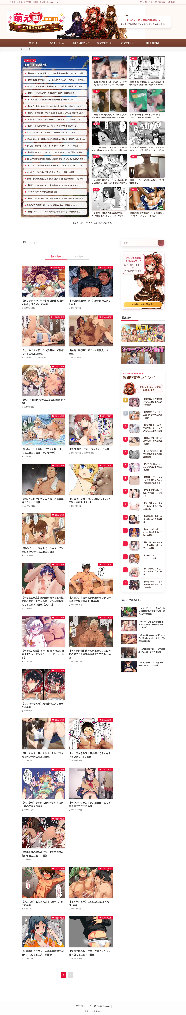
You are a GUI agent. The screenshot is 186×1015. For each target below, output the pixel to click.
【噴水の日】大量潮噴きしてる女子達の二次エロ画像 (152, 402)
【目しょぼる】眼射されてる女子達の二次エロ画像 (152, 441)
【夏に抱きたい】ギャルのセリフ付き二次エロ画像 (152, 415)
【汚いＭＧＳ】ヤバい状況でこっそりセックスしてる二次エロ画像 (152, 428)
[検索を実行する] (161, 243)
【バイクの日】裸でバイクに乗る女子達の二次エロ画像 (152, 532)
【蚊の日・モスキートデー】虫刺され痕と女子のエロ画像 (152, 545)
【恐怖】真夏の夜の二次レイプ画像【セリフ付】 (152, 493)
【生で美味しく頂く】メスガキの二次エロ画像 (152, 571)
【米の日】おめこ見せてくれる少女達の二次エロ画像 (152, 506)
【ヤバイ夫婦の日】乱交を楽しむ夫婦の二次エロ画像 (152, 454)
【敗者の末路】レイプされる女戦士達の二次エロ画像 (152, 584)
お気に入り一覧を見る (143, 304)
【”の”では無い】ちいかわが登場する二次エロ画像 (152, 467)
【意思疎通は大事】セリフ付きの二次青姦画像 (152, 519)
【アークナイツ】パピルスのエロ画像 (152, 556)
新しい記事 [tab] (56, 256)
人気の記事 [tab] (78, 256)
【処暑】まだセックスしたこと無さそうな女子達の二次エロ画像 (152, 480)
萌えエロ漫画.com (102, 1006)
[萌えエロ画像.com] (36, 22)
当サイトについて (83, 1006)
